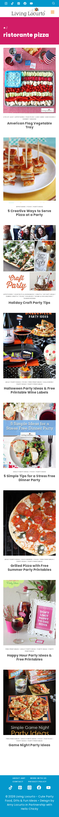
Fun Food (30, 117)
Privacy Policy (37, 781)
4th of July (8, 117)
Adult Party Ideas (13, 382)
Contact (18, 781)
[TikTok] (12, 3)
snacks (33, 119)
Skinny (25, 119)
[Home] (4, 28)
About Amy (19, 778)
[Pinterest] (18, 3)
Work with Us (38, 778)
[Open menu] (52, 12)
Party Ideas (38, 207)
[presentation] (29, 80)
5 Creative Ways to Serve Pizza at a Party (29, 213)
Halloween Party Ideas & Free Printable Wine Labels (29, 390)
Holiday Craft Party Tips (29, 302)
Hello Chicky (29, 809)
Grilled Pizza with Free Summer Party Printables (29, 567)
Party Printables (35, 384)
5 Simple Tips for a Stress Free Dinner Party (29, 478)
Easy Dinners (27, 559)
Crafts (39, 294)
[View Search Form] (53, 3)
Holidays (29, 296)
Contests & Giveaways (24, 294)
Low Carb (39, 117)
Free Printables (35, 382)
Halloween (48, 382)
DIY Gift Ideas (49, 294)
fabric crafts (12, 296)
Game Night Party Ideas (29, 745)
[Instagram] (6, 3)
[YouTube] (31, 3)
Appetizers (19, 117)
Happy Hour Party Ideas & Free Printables (29, 657)
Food (29, 207)
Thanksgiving (29, 298)
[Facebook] (25, 3)
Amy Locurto (16, 805)
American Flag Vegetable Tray (29, 125)
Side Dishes (50, 117)
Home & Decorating (43, 296)
